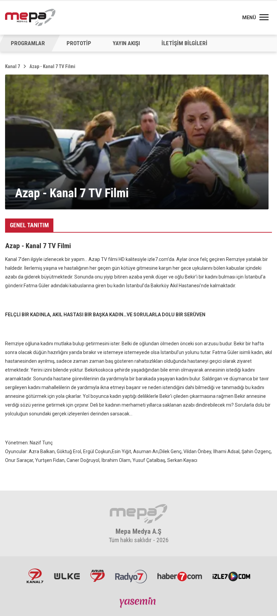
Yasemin (138, 602)
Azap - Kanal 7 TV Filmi (52, 66)
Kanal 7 (12, 66)
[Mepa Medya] (30, 17)
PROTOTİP (79, 43)
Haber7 (179, 575)
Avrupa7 (97, 575)
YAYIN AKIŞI (126, 43)
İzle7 (231, 575)
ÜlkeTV (67, 575)
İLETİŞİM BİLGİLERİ (184, 43)
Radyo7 (131, 575)
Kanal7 (35, 575)
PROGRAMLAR (28, 43)
